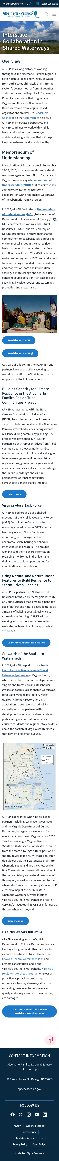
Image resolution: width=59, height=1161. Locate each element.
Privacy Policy (20, 1144)
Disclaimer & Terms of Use (29, 1138)
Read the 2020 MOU (19, 340)
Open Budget (39, 1144)
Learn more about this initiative (26, 642)
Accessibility (29, 1132)
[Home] (21, 11)
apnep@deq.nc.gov (29, 1089)
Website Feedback (35, 1126)
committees (31, 118)
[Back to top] (50, 1040)
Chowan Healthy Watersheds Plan (22, 959)
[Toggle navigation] (54, 14)
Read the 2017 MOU (19, 353)
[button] (44, 14)
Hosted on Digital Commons (29, 1153)
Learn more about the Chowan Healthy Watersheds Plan (29, 1011)
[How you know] (30, 3)
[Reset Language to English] (37, 3)
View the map (15, 921)
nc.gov (17, 1126)
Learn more (14, 494)
